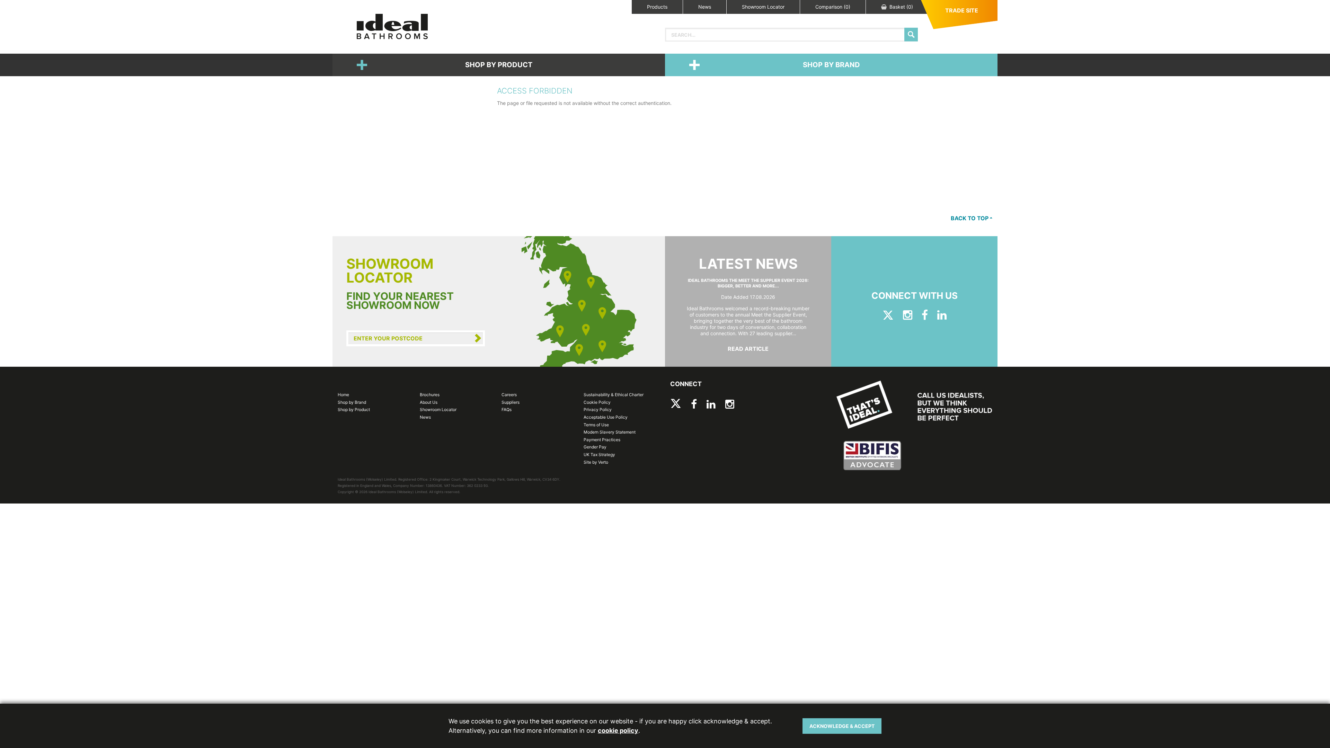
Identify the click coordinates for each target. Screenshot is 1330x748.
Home (343, 394)
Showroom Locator (763, 7)
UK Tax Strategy (599, 454)
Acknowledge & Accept (842, 726)
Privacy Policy (598, 409)
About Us (428, 402)
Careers (509, 394)
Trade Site (961, 10)
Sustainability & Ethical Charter (614, 394)
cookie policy (618, 730)
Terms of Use (596, 424)
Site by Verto (596, 462)
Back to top (970, 218)
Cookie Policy (597, 402)
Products (657, 7)
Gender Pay (595, 446)
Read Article (748, 348)
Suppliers (511, 402)
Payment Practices (602, 439)
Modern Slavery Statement (610, 432)
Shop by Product (498, 65)
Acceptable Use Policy (606, 417)
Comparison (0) (832, 7)
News (704, 7)
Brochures (430, 394)
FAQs (507, 409)
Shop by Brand (831, 65)
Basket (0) (901, 7)
